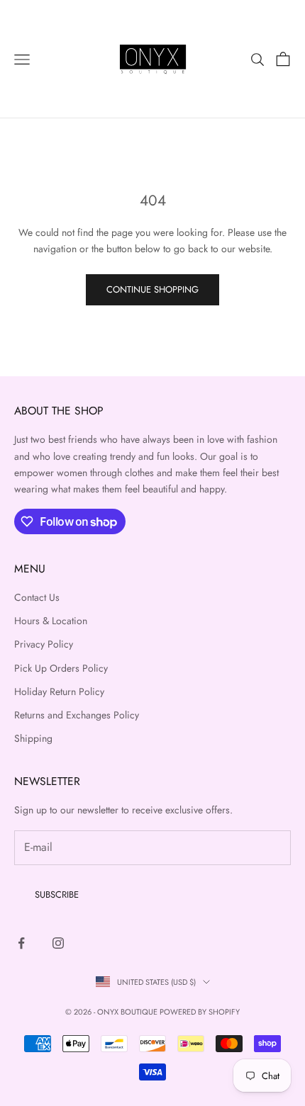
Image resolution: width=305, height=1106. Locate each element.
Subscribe (57, 894)
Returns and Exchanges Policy (76, 715)
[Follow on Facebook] (21, 943)
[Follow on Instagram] (58, 943)
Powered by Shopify (200, 1011)
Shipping (33, 738)
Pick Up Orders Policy (61, 668)
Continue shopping (152, 289)
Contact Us (37, 597)
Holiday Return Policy (59, 691)
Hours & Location (50, 621)
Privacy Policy (43, 644)
